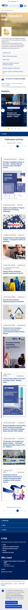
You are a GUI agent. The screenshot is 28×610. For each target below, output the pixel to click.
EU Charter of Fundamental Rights (15, 79)
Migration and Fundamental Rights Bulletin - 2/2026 (14, 114)
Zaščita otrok (6, 59)
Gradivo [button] (5, 134)
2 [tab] (12, 128)
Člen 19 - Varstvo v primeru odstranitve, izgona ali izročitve (14, 86)
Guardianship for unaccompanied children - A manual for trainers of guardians (14, 239)
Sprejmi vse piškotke (11, 602)
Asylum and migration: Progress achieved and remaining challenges (13, 209)
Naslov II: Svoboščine (6, 83)
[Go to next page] (15, 148)
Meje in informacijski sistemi (10, 56)
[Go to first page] (3, 146)
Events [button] (4, 529)
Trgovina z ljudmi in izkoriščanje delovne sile (13, 72)
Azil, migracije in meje (9, 10)
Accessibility (3, 584)
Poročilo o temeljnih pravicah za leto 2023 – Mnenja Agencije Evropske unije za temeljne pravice (13, 164)
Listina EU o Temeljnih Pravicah (11, 546)
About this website (4, 583)
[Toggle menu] (25, 5)
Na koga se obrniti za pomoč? (10, 548)
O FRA (4, 544)
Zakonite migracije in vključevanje (11, 68)
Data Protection (22, 583)
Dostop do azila (7, 52)
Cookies (15, 583)
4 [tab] (18, 128)
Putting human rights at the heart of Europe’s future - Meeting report (14, 380)
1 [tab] (8, 128)
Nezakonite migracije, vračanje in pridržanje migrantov (11, 63)
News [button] (4, 525)
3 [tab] (15, 128)
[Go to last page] (17, 148)
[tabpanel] (14, 110)
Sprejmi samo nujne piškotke (13, 606)
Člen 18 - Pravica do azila (17, 83)
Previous (3, 110)
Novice (4, 550)
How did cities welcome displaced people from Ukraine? (13, 300)
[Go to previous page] (6, 146)
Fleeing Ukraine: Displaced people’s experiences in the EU (13, 272)
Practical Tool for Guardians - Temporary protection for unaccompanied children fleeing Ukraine (13, 330)
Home (2, 10)
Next (25, 110)
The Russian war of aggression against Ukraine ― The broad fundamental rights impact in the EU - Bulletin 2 (14, 444)
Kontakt (3, 569)
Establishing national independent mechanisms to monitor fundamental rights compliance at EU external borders (12, 478)
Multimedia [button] (5, 520)
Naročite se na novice (8, 552)
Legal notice (10, 583)
